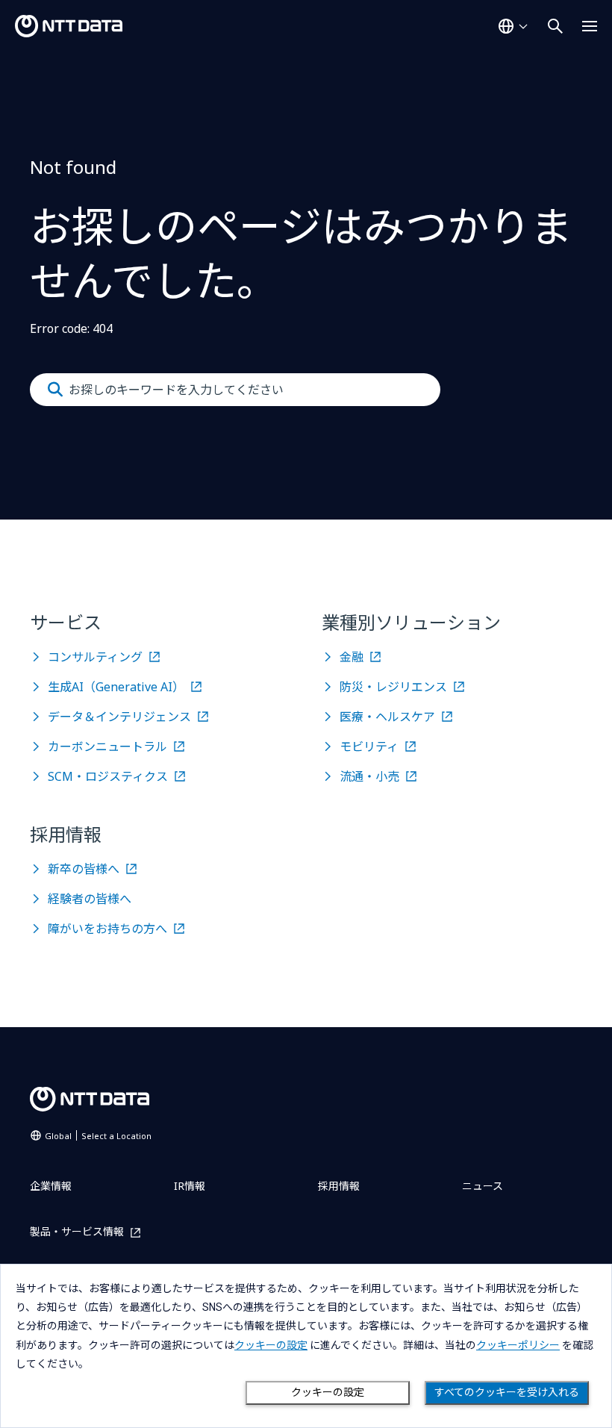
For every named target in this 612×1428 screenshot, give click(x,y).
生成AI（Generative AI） (116, 687)
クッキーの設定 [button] (270, 1345)
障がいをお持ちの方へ (107, 928)
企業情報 (51, 1186)
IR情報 (189, 1186)
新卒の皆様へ (83, 869)
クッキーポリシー (518, 1345)
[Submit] (55, 389)
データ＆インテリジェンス (119, 716)
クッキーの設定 (327, 1392)
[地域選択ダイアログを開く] (512, 26)
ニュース (482, 1186)
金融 (351, 657)
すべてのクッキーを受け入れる (506, 1392)
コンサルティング (95, 657)
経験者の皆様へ (89, 899)
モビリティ (369, 746)
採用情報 (339, 1186)
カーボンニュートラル (107, 746)
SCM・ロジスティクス (108, 776)
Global (98, 1135)
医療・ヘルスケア (387, 716)
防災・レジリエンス (393, 687)
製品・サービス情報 (77, 1232)
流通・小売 (369, 776)
